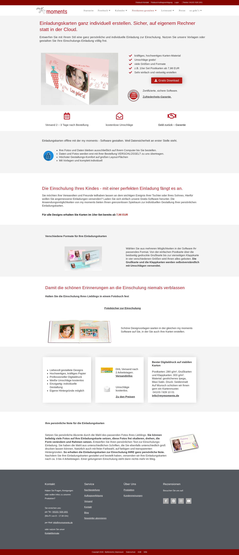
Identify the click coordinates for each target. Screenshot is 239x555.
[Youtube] (188, 501)
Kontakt (88, 507)
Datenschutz (130, 552)
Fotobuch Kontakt (142, 2)
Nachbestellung (92, 490)
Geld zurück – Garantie (172, 124)
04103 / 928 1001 (60, 512)
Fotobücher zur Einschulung (122, 308)
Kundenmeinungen (133, 495)
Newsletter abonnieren (95, 518)
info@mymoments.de (63, 522)
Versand (88, 501)
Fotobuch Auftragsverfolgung (161, 2)
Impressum (119, 552)
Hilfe (145, 552)
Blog (86, 512)
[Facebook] (166, 501)
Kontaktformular (52, 533)
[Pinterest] (173, 501)
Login (177, 2)
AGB (139, 552)
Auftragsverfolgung (93, 495)
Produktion (129, 490)
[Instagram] (181, 501)
